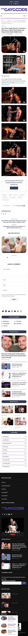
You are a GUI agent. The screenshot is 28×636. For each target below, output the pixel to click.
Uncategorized (15, 466)
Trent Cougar (5, 199)
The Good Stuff (15, 460)
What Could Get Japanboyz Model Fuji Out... (12, 631)
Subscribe (14, 188)
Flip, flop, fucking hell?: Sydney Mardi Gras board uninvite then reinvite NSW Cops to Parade (13, 355)
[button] (2, 247)
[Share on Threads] (20, 205)
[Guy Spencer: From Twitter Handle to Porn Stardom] (5, 385)
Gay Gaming (15, 446)
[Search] (26, 16)
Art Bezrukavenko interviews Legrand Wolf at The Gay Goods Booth (19, 393)
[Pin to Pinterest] (19, 205)
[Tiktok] (18, 3)
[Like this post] (14, 205)
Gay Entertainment (15, 443)
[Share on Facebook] (16, 205)
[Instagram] (13, 3)
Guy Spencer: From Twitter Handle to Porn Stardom (19, 383)
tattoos (20, 197)
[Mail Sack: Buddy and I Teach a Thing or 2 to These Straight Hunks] (4, 626)
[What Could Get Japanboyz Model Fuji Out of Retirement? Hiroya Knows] (4, 632)
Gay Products (15, 456)
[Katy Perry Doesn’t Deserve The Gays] (5, 366)
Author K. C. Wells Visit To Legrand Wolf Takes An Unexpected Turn (19, 375)
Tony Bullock (9, 33)
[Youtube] (15, 3)
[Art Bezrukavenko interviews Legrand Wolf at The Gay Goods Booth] (5, 394)
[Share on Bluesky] (22, 205)
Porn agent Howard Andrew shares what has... (12, 618)
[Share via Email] (24, 205)
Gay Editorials (15, 440)
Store (11, 1)
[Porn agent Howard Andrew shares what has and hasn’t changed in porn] (4, 618)
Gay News (15, 450)
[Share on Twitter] (17, 205)
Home (2, 20)
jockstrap (4, 197)
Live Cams (16, 1)
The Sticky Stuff (15, 463)
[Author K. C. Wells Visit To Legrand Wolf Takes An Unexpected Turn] (5, 375)
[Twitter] (11, 3)
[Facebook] (9, 3)
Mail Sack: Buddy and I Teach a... (12, 625)
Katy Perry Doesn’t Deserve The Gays (17, 365)
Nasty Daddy (12, 197)
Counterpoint (15, 436)
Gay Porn (9, 20)
